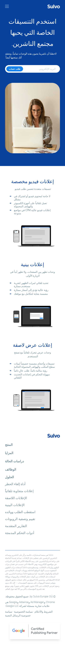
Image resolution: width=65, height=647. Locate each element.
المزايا (9, 453)
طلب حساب (14, 68)
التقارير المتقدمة (16, 526)
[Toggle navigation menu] (7, 6)
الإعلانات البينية (15, 505)
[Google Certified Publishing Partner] (32, 629)
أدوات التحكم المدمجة (19, 533)
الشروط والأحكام (44, 611)
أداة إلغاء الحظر (15, 484)
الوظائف (10, 469)
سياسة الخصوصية (23, 611)
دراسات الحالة (14, 461)
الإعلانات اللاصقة (16, 498)
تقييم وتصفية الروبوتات (20, 519)
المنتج (9, 444)
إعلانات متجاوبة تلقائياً (19, 491)
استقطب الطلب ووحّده (20, 512)
